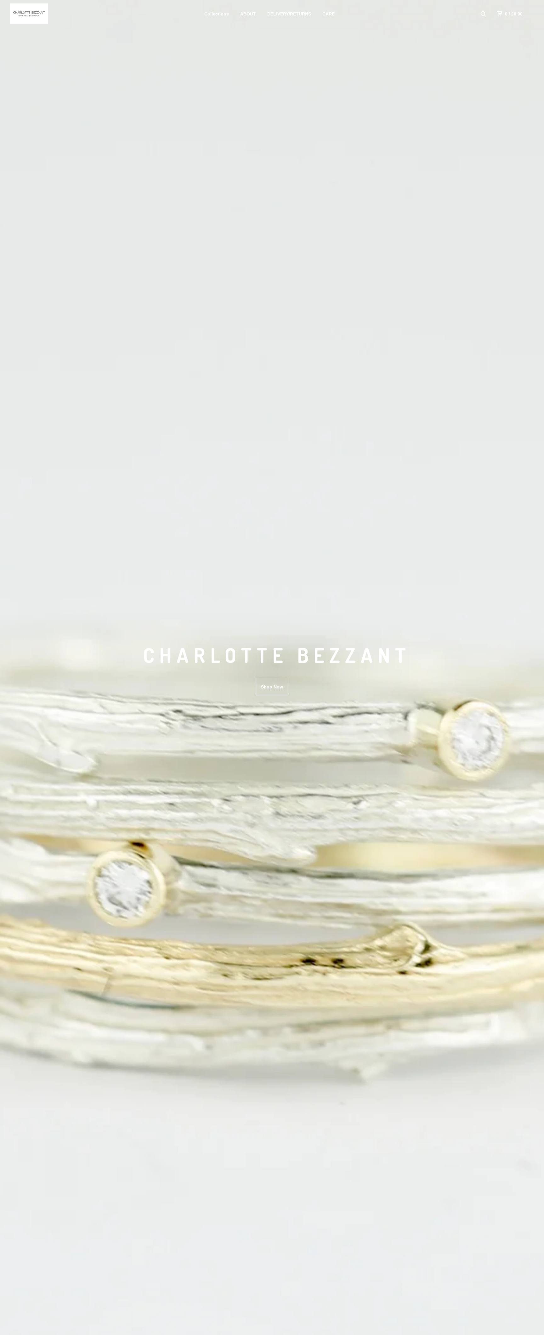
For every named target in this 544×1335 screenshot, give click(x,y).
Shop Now (272, 686)
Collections (216, 13)
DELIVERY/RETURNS (289, 13)
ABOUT (248, 13)
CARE (328, 13)
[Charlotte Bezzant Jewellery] (43, 13)
